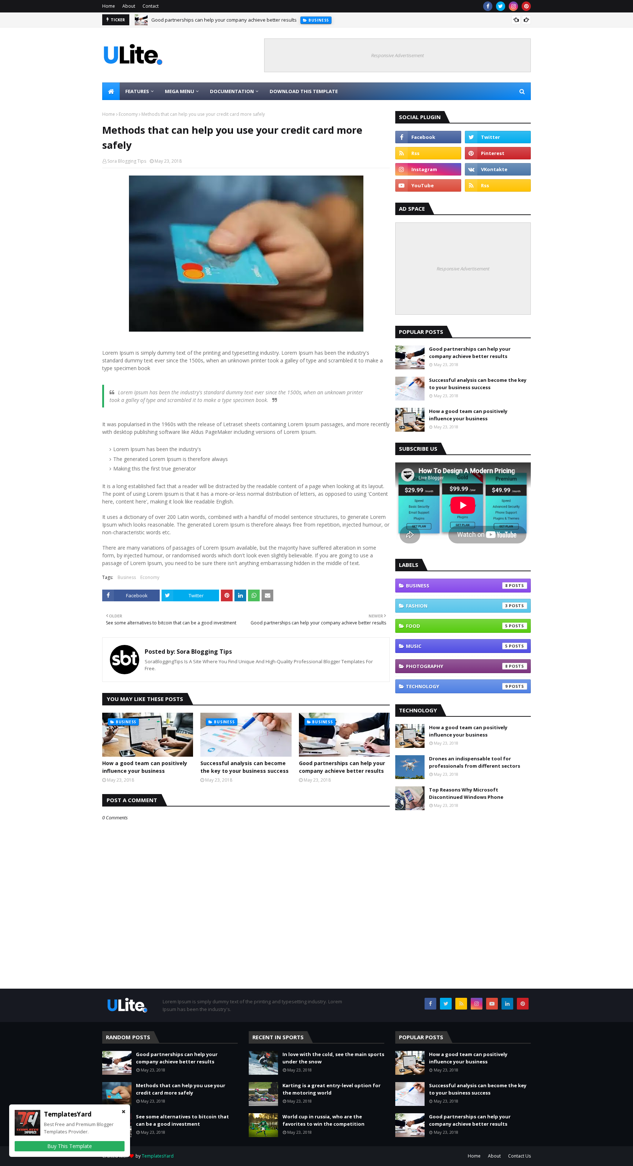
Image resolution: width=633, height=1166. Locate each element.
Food (457, 626)
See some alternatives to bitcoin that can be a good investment (182, 1120)
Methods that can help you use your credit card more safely (180, 1089)
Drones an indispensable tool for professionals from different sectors (474, 762)
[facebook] (487, 6)
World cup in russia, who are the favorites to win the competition (323, 1120)
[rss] (428, 153)
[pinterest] (526, 6)
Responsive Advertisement (397, 55)
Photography (457, 666)
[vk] (498, 169)
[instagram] (513, 6)
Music (457, 646)
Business (127, 577)
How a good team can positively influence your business (144, 767)
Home (108, 6)
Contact (150, 6)
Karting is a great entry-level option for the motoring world (331, 1089)
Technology (457, 686)
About (128, 6)
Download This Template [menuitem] (304, 91)
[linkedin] (507, 1004)
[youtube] (428, 185)
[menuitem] (111, 91)
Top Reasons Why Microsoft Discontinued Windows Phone (466, 793)
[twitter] (500, 6)
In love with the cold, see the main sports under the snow (333, 1058)
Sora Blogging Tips (126, 161)
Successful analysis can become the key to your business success (244, 767)
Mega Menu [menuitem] (179, 91)
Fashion (457, 605)
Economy (128, 114)
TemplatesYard (158, 1156)
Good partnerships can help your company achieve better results (224, 18)
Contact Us (519, 1156)
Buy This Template (69, 1146)
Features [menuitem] (137, 91)
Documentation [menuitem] (232, 91)
